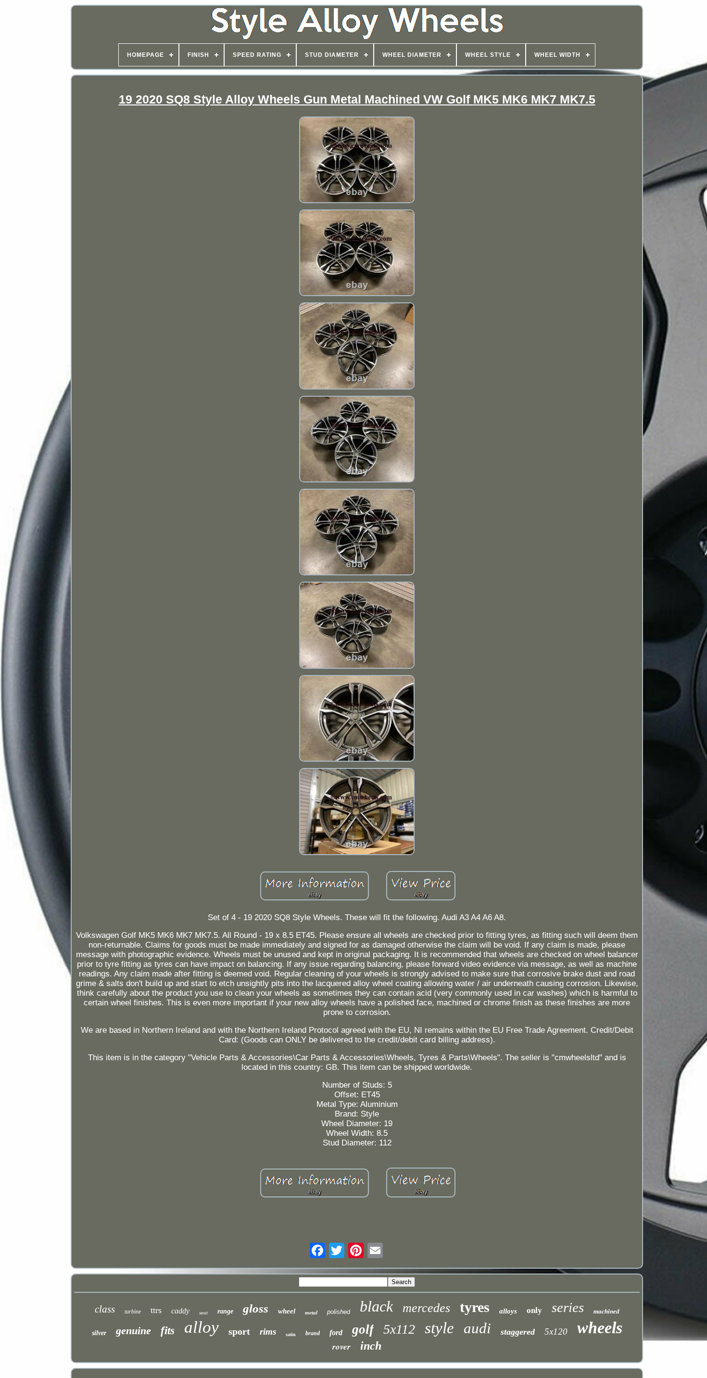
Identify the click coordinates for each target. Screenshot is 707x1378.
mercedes (426, 1308)
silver (99, 1333)
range (225, 1311)
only (534, 1310)
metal (311, 1312)
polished (338, 1311)
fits (168, 1331)
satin (291, 1334)
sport (239, 1331)
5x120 (556, 1331)
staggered (518, 1332)
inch (370, 1345)
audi (477, 1328)
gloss (255, 1308)
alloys (508, 1311)
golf (363, 1329)
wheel (286, 1311)
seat (203, 1312)
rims (268, 1331)
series (568, 1307)
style (439, 1328)
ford (335, 1332)
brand (312, 1333)
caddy (180, 1311)
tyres (475, 1307)
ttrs (156, 1310)
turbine (133, 1311)
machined (606, 1311)
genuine (133, 1331)
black (376, 1306)
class (105, 1309)
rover (341, 1346)
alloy (201, 1327)
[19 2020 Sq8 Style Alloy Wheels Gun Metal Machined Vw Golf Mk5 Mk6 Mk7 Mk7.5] (357, 161)
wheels (599, 1328)
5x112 (399, 1329)
